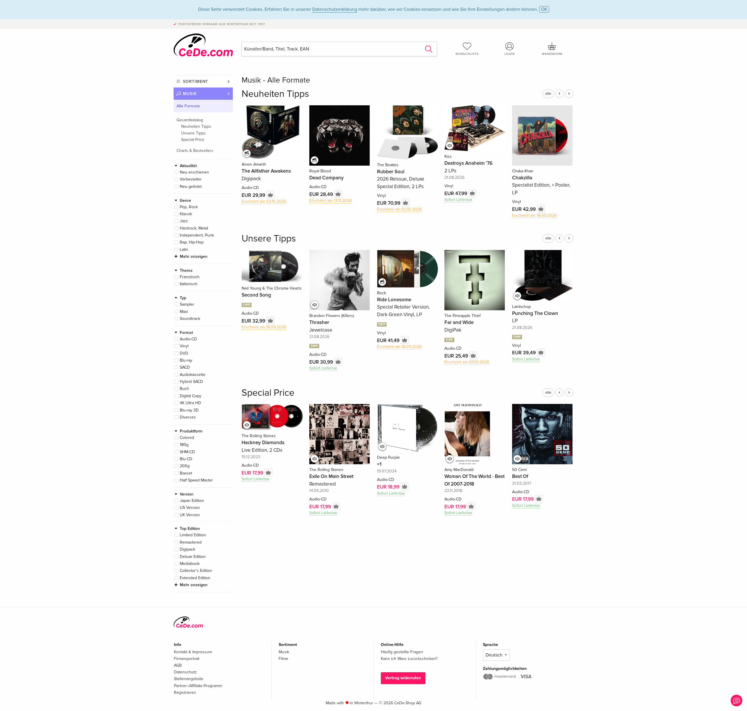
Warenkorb (552, 54)
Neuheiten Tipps (196, 126)
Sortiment (195, 81)
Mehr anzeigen (193, 256)
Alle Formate (188, 106)
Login (510, 54)
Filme (283, 658)
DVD (184, 353)
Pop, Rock (189, 206)
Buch (184, 388)
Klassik (186, 213)
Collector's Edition (196, 570)
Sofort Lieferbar (458, 199)
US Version (190, 507)
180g (184, 444)
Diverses (188, 417)
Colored (187, 437)
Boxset (186, 473)
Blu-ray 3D (189, 410)
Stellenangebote (188, 678)
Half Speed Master (196, 480)
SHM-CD (187, 451)
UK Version (190, 514)
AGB (178, 665)
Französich (190, 276)
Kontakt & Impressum (193, 651)
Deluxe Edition (193, 556)
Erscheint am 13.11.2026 (330, 200)
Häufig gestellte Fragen (402, 651)
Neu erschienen (194, 172)
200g (185, 465)
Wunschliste (467, 54)
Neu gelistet (191, 186)
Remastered (191, 542)
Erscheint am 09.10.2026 (466, 362)
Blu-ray (186, 360)
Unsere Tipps (193, 133)
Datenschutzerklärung (334, 9)
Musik (190, 93)
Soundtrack (190, 318)
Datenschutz (185, 672)
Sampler (187, 304)
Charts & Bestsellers (195, 150)
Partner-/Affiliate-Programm (198, 685)
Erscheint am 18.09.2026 (534, 215)
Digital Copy (190, 395)
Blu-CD (186, 458)
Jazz (184, 220)
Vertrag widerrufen (403, 677)
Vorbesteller (191, 179)
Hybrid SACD (191, 381)
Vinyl (184, 346)
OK (544, 9)
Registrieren (185, 692)
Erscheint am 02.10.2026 (264, 201)
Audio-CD (188, 339)
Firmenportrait (186, 658)
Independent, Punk (197, 235)
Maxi (184, 311)
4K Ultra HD (190, 402)
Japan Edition (192, 500)
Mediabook (190, 563)
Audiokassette (192, 374)
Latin (184, 249)
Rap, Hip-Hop (192, 242)
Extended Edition (195, 577)
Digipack (187, 549)
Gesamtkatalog (190, 120)
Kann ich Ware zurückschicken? (409, 658)
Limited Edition (193, 535)
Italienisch (189, 283)
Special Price (192, 139)
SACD (185, 367)
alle (548, 93)
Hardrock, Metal (194, 228)
